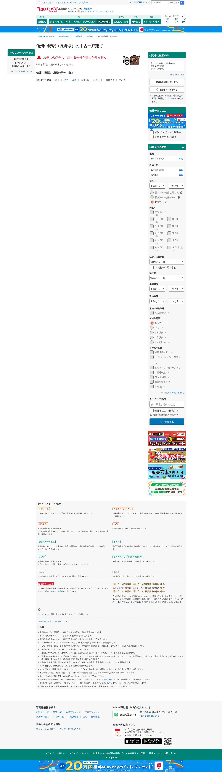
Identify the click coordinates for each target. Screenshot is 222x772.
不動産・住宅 (42, 711)
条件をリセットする (176, 74)
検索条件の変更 (158, 147)
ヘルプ (146, 2)
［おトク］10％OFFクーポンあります (97, 11)
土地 (126, 21)
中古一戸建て (104, 21)
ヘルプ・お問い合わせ (166, 753)
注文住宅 (118, 21)
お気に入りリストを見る (122, 51)
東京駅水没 (174, 2)
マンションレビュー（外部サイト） (105, 679)
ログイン (72, 11)
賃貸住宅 (42, 21)
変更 (181, 158)
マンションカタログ (45, 728)
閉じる (96, 51)
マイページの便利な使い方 (21, 71)
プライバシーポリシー (55, 753)
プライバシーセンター (79, 753)
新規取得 (88, 8)
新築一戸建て (89, 21)
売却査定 (136, 21)
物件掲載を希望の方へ (115, 753)
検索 (182, 3)
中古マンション (73, 21)
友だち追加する (128, 714)
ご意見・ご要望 (146, 753)
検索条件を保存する (113, 49)
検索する (169, 421)
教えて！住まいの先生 (70, 728)
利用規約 (97, 753)
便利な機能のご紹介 (149, 715)
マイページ (169, 98)
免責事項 (132, 753)
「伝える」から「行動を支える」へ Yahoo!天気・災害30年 (64, 2)
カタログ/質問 (150, 21)
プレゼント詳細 (56, 591)
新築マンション (57, 21)
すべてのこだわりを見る (172, 392)
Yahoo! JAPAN (135, 2)
